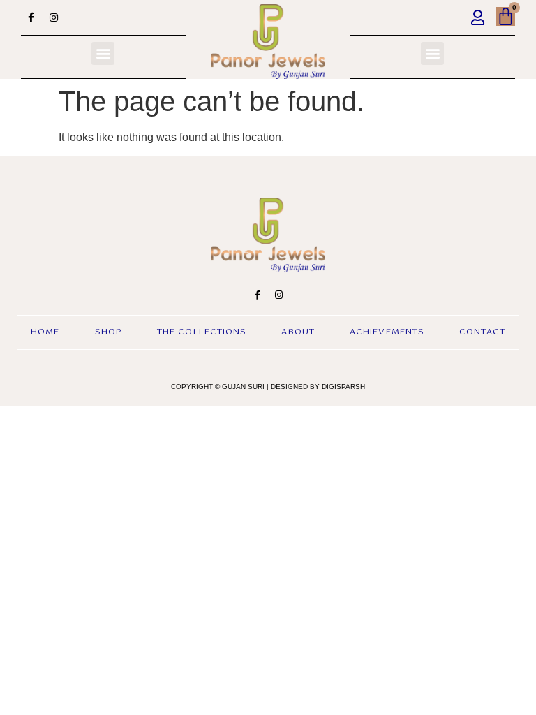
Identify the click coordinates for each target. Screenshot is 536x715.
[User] (478, 17)
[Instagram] (54, 17)
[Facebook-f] (30, 17)
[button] (102, 53)
